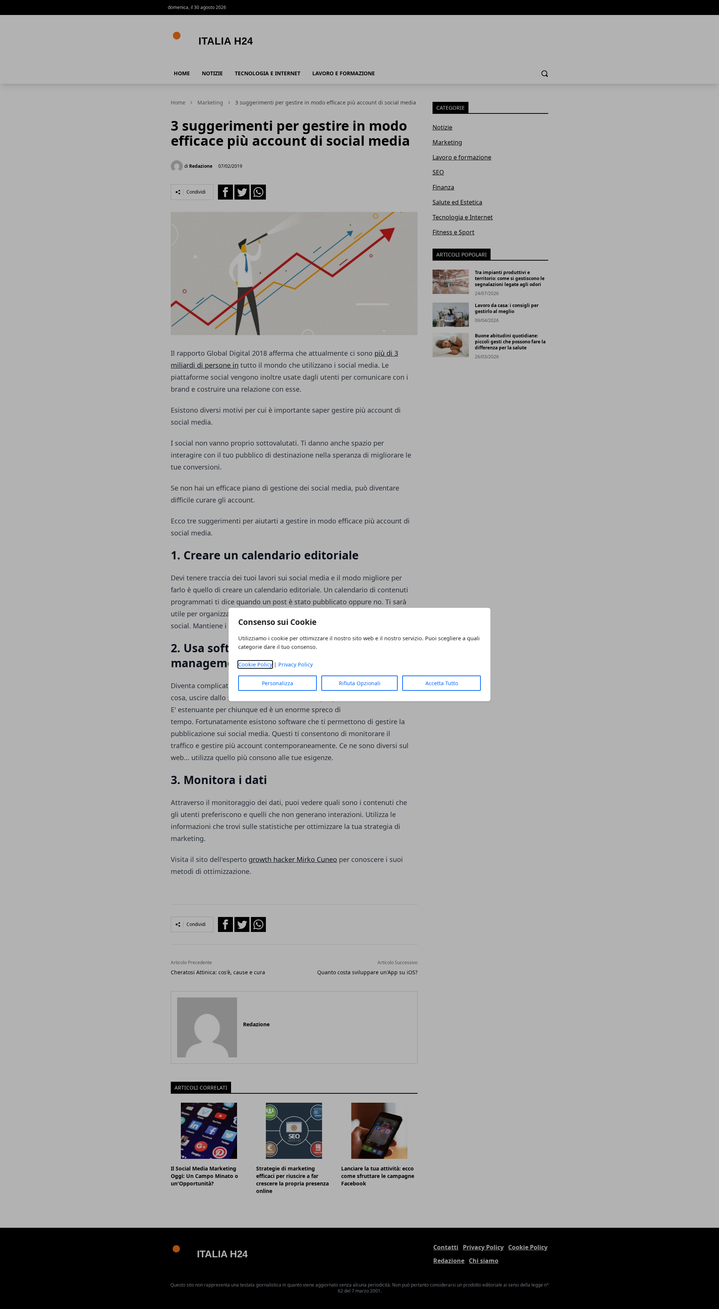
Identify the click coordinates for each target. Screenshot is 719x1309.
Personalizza (277, 683)
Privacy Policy (295, 664)
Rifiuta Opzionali (359, 683)
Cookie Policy (255, 664)
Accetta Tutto (441, 683)
